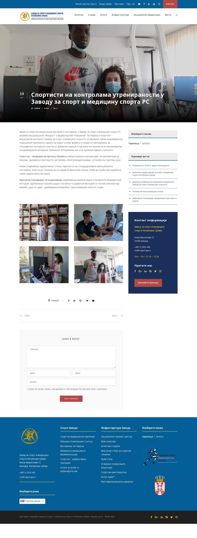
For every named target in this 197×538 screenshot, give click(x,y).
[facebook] (144, 4)
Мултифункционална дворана (117, 481)
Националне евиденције (147, 15)
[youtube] (154, 4)
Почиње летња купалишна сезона (147, 191)
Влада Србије (105, 4)
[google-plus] (140, 271)
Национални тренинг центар (116, 436)
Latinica (146, 143)
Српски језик (32, 501)
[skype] (150, 271)
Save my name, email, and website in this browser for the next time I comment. (68, 389)
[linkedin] (149, 4)
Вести (168, 15)
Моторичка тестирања (72, 446)
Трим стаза (107, 459)
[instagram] (159, 4)
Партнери (119, 4)
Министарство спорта (86, 4)
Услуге (103, 15)
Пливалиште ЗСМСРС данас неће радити (150, 165)
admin (37, 108)
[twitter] (155, 271)
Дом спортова (108, 441)
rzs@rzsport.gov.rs (27, 477)
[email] (139, 4)
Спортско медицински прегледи (77, 436)
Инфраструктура (120, 15)
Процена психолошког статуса (76, 441)
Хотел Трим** (108, 477)
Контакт (170, 4)
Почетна (78, 15)
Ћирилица (134, 143)
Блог (46, 108)
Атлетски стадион (110, 446)
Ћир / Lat (130, 4)
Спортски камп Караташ (114, 472)
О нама (91, 15)
